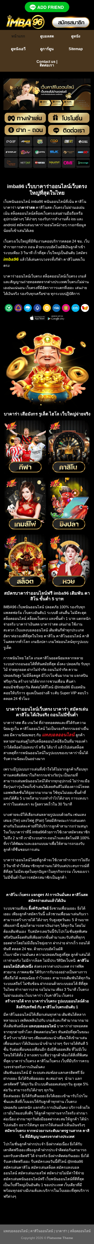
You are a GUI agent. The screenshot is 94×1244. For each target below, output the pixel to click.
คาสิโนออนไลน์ (41, 1231)
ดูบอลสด (47, 36)
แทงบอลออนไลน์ (15, 1231)
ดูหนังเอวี (18, 49)
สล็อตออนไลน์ (80, 1231)
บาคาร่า (61, 1231)
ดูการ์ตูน (47, 49)
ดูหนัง (75, 36)
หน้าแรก (18, 36)
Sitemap (76, 49)
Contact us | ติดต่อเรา (47, 63)
